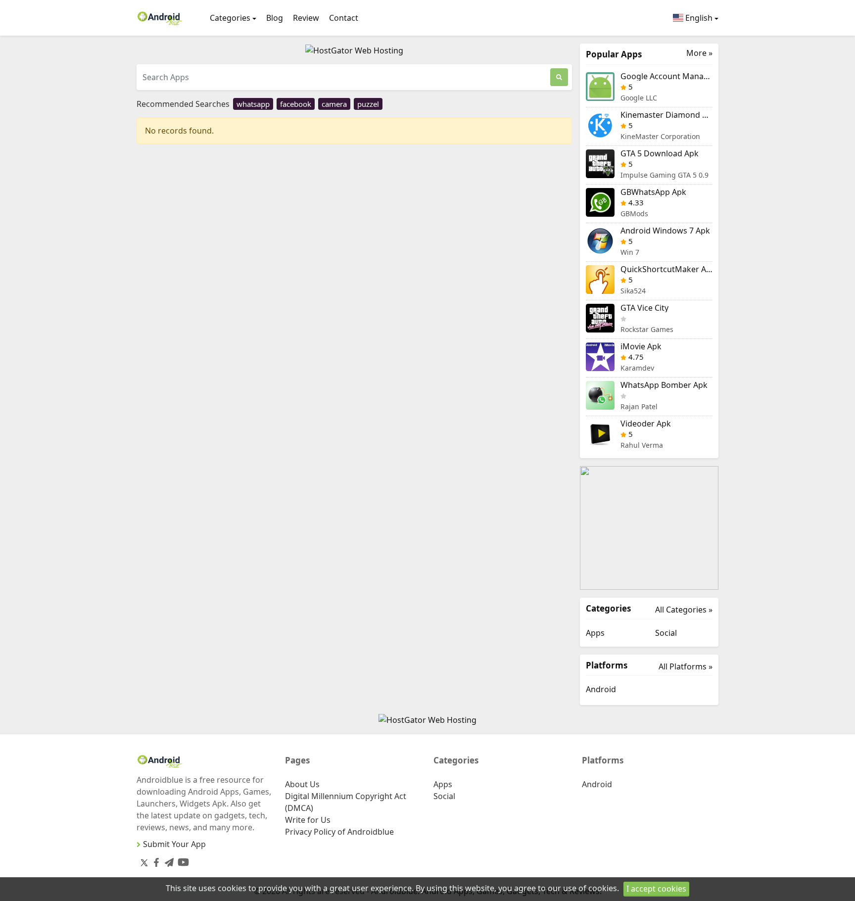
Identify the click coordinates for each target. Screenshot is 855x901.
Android (601, 689)
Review (306, 17)
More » (699, 53)
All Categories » (683, 609)
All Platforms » (685, 666)
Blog (274, 17)
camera (334, 104)
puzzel (368, 104)
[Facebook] (154, 860)
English (697, 17)
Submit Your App (174, 844)
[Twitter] (144, 862)
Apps (595, 632)
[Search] (559, 77)
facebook (295, 104)
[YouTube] (181, 860)
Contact (343, 17)
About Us (302, 784)
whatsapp (253, 104)
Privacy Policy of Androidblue (339, 831)
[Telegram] (167, 860)
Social (666, 632)
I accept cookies (656, 888)
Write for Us (308, 819)
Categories (230, 17)
